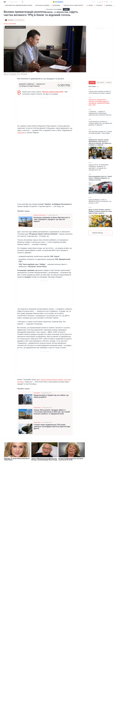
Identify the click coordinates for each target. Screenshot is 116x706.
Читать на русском (10, 23)
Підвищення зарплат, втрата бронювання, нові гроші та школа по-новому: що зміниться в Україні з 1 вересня (100, 142)
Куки (59, 9)
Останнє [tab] (92, 82)
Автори (91, 5)
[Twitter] (102, 2)
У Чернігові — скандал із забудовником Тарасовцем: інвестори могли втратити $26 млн (100, 113)
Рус (111, 2)
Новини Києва (37, 407)
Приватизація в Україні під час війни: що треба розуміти (51, 396)
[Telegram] (97, 2)
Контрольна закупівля (42, 5)
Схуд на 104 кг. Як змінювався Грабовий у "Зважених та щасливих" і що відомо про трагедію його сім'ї (99, 167)
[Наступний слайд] (113, 5)
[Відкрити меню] (4, 2)
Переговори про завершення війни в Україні (18, 5)
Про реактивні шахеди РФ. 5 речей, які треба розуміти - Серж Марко (100, 132)
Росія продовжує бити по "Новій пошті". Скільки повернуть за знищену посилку (100, 178)
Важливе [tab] (108, 82)
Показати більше (97, 233)
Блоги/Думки (37, 392)
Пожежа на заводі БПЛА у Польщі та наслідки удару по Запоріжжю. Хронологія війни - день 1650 (99, 102)
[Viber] (95, 1)
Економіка (109, 5)
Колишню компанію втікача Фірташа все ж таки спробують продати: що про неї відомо (52, 219)
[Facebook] (92, 2)
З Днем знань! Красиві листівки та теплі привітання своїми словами (100, 92)
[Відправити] (22, 2)
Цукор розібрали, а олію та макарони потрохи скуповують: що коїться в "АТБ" (100, 201)
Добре (66, 9)
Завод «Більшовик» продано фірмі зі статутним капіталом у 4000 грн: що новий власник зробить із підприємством (52, 412)
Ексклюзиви (56, 5)
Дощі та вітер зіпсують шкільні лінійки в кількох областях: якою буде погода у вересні (100, 211)
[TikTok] (107, 2)
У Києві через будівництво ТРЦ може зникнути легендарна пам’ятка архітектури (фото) (52, 426)
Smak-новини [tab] (100, 82)
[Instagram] (104, 2)
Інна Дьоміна (10, 20)
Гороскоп (99, 5)
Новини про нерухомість (40, 215)
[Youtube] (100, 2)
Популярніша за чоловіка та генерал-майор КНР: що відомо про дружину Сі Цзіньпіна (100, 123)
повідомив (21, 132)
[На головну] (58, 2)
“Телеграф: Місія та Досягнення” (73, 5)
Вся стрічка (92, 86)
